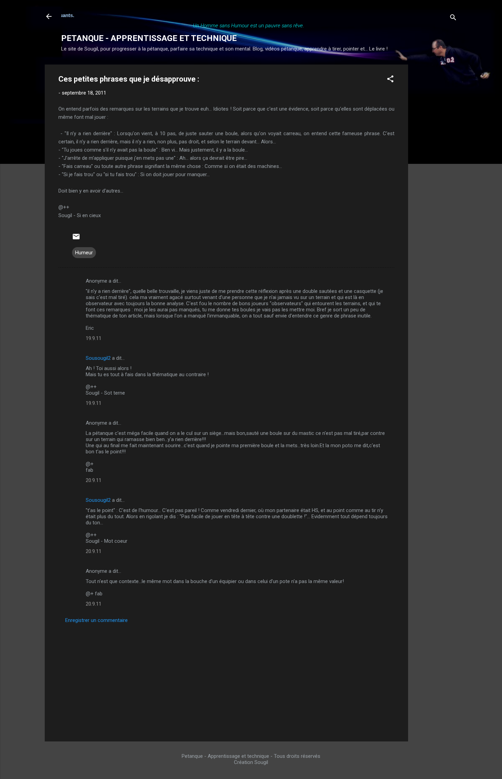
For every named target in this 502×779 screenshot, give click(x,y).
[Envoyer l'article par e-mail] (76, 239)
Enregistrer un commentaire (96, 620)
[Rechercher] (453, 18)
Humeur (84, 253)
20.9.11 (93, 480)
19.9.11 (93, 338)
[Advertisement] (435, 167)
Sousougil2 (98, 358)
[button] (390, 80)
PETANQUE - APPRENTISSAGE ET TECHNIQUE (149, 38)
